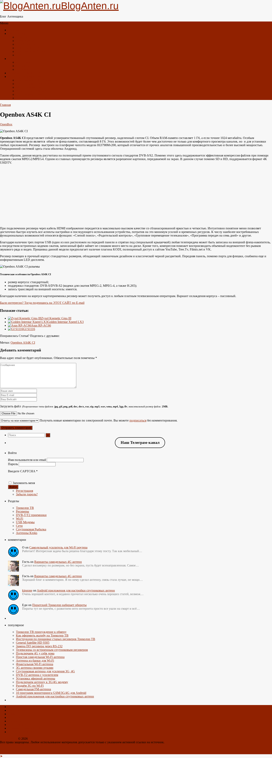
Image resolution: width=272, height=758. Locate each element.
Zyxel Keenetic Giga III (56, 318)
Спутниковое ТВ (27, 48)
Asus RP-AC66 (41, 325)
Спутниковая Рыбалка (31, 529)
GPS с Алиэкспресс (29, 94)
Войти (13, 486)
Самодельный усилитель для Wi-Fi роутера (58, 547)
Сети (19, 525)
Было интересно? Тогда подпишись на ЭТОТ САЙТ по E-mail (42, 302)
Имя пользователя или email (27, 460)
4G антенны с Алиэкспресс (34, 91)
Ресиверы (22, 511)
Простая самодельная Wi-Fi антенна (40, 657)
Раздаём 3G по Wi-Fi (30, 685)
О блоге (13, 58)
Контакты (22, 65)
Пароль (13, 464)
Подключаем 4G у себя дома (35, 653)
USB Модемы (25, 522)
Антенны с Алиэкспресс (24, 76)
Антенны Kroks (26, 533)
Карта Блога (24, 62)
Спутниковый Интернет (32, 51)
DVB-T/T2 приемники (31, 515)
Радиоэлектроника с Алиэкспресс (39, 98)
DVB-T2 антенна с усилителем (37, 675)
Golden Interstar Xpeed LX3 (65, 322)
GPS (19, 55)
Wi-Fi (19, 518)
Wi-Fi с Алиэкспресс (30, 87)
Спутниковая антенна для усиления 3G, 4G (45, 671)
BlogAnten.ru (8, 738)
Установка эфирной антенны (35, 678)
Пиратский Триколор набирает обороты (59, 605)
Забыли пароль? (27, 494)
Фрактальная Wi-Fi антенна (34, 664)
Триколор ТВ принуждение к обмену (41, 632)
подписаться (137, 420)
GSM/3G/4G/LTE (27, 40)
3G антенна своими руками (34, 667)
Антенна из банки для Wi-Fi (35, 660)
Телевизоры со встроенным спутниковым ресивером (52, 649)
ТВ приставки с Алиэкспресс (36, 83)
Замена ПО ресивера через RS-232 (39, 646)
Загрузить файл (84, 406)
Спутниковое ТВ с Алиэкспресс (38, 80)
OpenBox (6, 124)
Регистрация (24, 490)
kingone (27, 590)
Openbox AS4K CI (23, 342)
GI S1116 (29, 329)
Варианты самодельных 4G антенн (58, 561)
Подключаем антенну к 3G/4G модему (42, 682)
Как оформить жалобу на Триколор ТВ (42, 635)
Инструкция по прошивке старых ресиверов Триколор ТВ (55, 639)
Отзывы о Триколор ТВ (24, 73)
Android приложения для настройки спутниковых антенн (76, 590)
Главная (13, 30)
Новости (22, 37)
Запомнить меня (24, 483)
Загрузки (22, 69)
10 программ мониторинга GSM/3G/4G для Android (51, 692)
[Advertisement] (136, 195)
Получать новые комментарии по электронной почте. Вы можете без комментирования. (108, 420)
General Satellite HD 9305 (32, 642)
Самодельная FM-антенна (33, 689)
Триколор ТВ (25, 508)
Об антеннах (16, 33)
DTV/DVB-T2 (25, 44)
